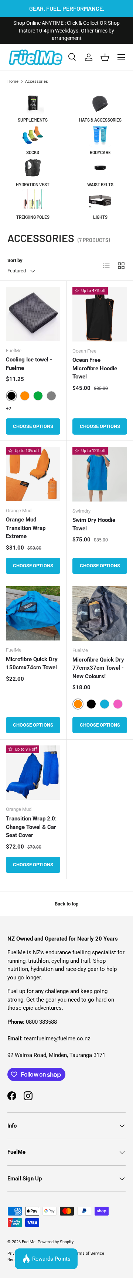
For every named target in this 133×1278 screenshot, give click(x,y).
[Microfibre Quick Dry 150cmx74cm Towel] (33, 613)
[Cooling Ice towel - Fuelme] (33, 314)
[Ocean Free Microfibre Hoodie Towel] (99, 314)
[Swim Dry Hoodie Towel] (99, 474)
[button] (105, 57)
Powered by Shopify (56, 1242)
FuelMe (28, 1242)
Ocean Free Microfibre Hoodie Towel (94, 368)
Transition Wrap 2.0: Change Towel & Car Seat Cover (31, 827)
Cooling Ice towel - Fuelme (29, 363)
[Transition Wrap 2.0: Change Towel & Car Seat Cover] (33, 772)
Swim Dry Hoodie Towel (93, 524)
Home (12, 81)
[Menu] (121, 57)
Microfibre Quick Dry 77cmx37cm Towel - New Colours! (98, 668)
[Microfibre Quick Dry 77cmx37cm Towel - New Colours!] (99, 613)
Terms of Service (88, 1253)
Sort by (15, 260)
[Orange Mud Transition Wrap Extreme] (33, 474)
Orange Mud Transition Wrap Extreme (25, 528)
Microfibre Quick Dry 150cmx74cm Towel (32, 663)
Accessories (36, 81)
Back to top (66, 904)
